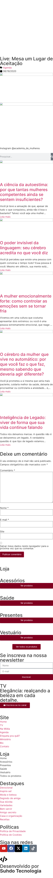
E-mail (4, 519)
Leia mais (5, 216)
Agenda (7, 67)
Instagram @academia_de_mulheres (20, 148)
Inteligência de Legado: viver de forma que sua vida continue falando (23, 422)
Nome (4, 508)
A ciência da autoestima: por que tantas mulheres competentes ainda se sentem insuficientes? (24, 192)
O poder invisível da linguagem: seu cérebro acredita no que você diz (24, 247)
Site (2, 531)
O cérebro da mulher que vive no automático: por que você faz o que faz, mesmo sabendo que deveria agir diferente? (24, 364)
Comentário (7, 470)
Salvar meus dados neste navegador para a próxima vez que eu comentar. (24, 547)
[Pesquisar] (52, 156)
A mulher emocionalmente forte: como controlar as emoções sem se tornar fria (25, 303)
